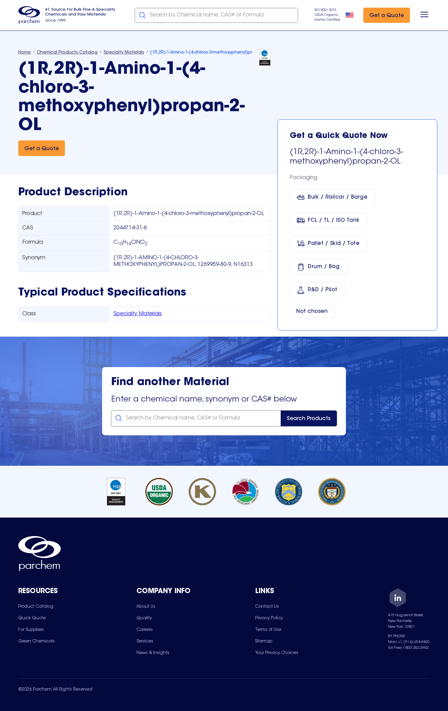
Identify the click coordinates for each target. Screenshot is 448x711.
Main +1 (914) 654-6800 (409, 642)
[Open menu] (424, 15)
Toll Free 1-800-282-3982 (408, 648)
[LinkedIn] (397, 599)
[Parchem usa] (29, 15)
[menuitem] (35, 606)
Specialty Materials (137, 314)
